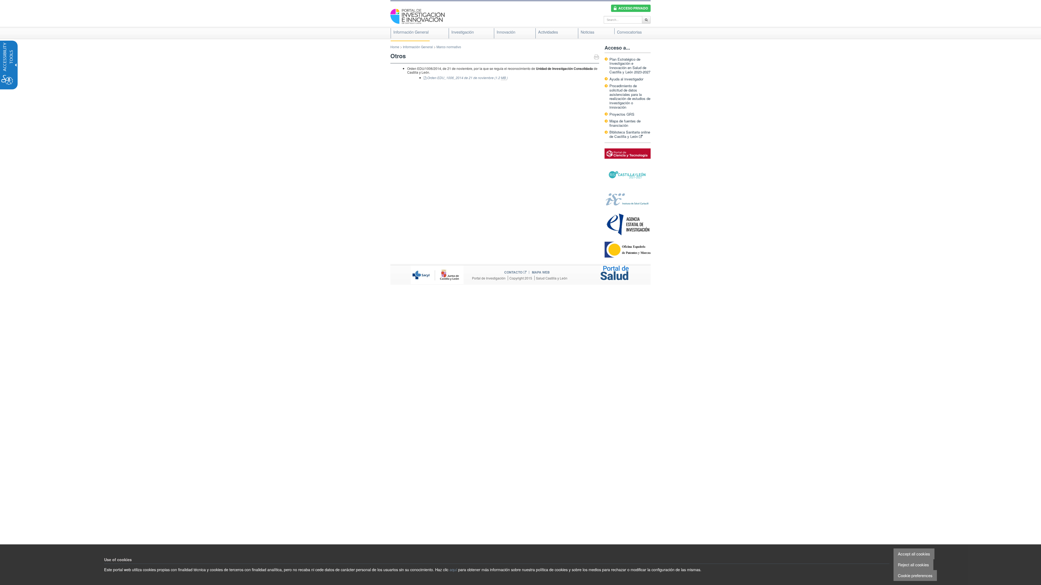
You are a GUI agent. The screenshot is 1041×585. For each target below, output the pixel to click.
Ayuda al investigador (626, 79)
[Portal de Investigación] (417, 16)
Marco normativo (448, 46)
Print (596, 57)
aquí (453, 569)
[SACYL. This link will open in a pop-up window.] (614, 272)
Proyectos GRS (621, 114)
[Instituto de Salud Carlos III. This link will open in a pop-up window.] (628, 199)
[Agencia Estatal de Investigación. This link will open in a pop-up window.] (628, 224)
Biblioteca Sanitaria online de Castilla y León (629, 134)
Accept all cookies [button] (914, 554)
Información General (418, 46)
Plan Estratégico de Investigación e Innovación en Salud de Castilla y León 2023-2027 (629, 66)
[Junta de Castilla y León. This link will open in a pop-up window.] (437, 274)
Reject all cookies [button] (913, 564)
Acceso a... (617, 47)
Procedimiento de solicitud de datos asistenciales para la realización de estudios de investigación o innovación (629, 96)
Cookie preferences (915, 575)
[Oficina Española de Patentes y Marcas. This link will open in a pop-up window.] (628, 250)
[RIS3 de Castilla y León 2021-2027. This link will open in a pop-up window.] (628, 175)
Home (394, 46)
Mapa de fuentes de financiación (625, 123)
